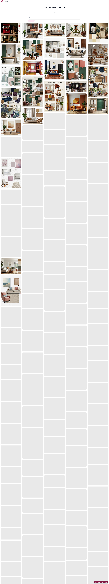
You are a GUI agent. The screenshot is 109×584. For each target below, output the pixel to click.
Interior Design (31, 20)
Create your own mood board (101, 582)
